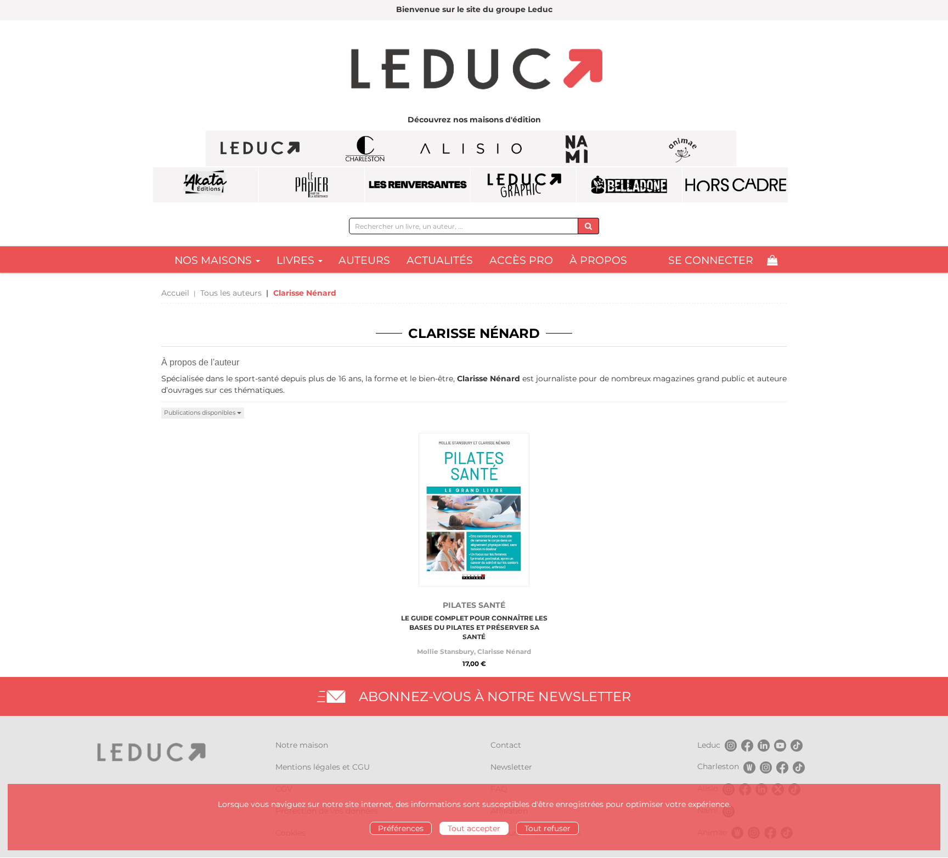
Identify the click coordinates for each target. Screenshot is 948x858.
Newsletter (511, 767)
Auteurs (364, 260)
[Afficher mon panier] (772, 260)
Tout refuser (547, 828)
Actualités (440, 260)
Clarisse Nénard (504, 651)
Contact (505, 745)
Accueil (175, 293)
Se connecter (710, 260)
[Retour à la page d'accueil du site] (474, 70)
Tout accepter (474, 828)
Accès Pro (521, 260)
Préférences (401, 828)
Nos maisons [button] (214, 260)
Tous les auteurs (231, 293)
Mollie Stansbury (445, 651)
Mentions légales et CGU (322, 767)
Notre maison (301, 745)
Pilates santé (474, 605)
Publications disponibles (200, 412)
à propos (598, 260)
